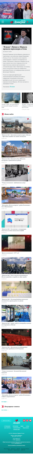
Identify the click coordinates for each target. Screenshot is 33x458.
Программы (15, 426)
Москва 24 (13, 448)
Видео (22, 426)
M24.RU (18, 448)
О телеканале (7, 426)
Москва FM (10, 449)
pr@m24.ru (18, 439)
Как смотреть (7, 428)
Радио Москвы (17, 449)
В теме (12, 86)
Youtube (30, 420)
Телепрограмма (16, 428)
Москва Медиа (7, 448)
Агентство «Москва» (25, 448)
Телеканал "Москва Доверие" (18, 22)
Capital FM (23, 449)
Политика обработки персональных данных (16, 445)
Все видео (4, 401)
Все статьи (4, 410)
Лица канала (26, 428)
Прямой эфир (16, 429)
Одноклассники (27, 420)
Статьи (27, 426)
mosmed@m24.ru (18, 443)
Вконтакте (24, 420)
